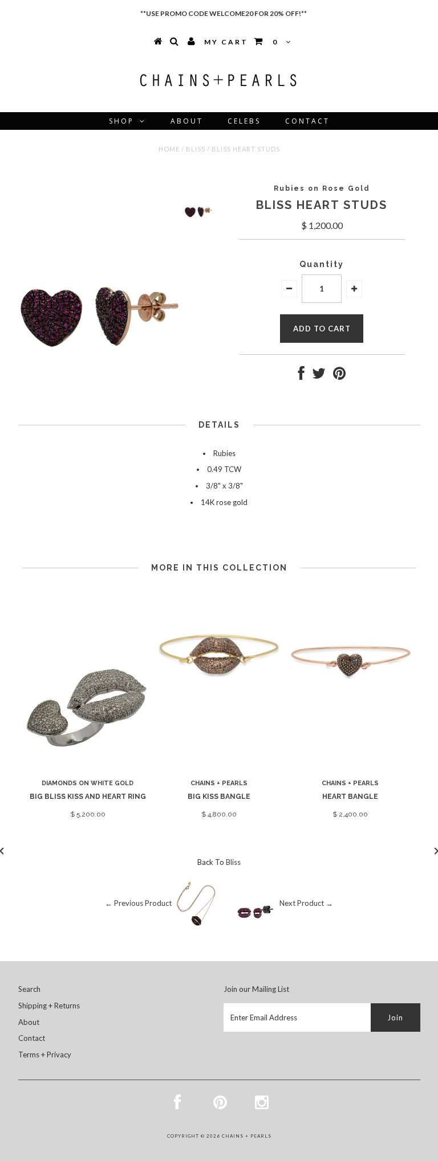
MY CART (241, 42)
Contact (307, 121)
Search (29, 989)
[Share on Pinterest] (339, 375)
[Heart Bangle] (350, 713)
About (187, 121)
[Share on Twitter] (319, 375)
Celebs (244, 121)
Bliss (195, 149)
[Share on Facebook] (301, 375)
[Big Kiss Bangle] (219, 713)
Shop (121, 121)
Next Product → (306, 903)
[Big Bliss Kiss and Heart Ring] (88, 766)
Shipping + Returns (49, 1005)
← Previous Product (138, 903)
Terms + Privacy (44, 1054)
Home (169, 149)
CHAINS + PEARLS (246, 1136)
